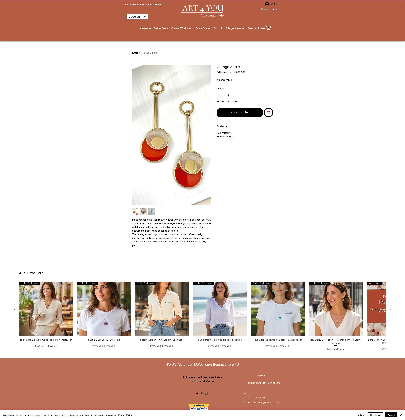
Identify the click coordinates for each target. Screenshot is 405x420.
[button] (268, 27)
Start (135, 52)
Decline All (375, 415)
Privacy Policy (125, 415)
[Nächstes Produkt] (391, 308)
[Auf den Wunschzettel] (268, 112)
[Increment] (229, 95)
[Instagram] (201, 393)
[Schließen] (401, 414)
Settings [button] (361, 415)
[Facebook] (197, 393)
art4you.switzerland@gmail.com (264, 383)
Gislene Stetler (270, 9)
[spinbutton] (224, 95)
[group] (202, 316)
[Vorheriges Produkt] (14, 308)
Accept (391, 415)
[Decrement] (219, 95)
